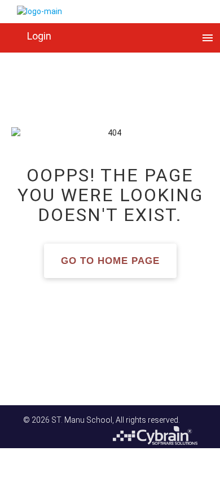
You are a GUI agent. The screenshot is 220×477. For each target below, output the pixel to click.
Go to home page (110, 260)
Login (39, 36)
